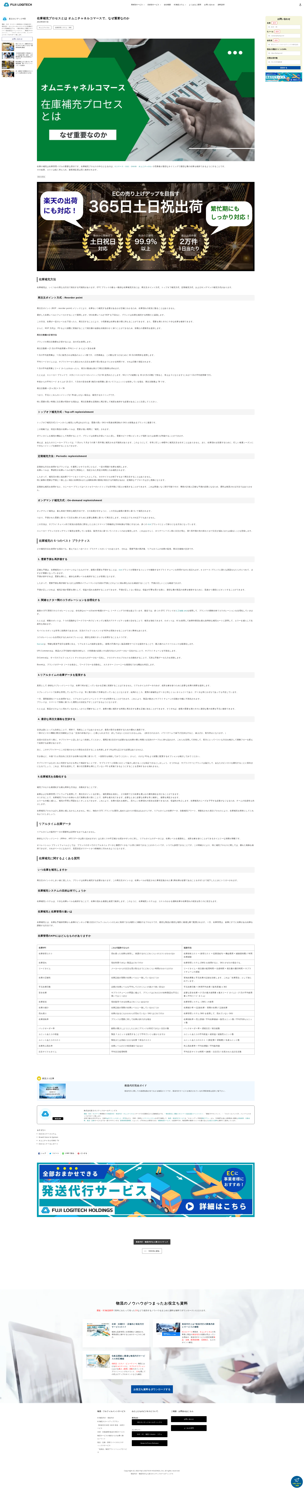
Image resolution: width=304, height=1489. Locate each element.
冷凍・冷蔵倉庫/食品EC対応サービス (111, 1432)
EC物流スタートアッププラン (108, 1421)
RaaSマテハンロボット (113, 1118)
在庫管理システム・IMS (63, 27)
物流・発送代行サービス (176, 1118)
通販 (85, 1114)
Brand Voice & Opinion (48, 1137)
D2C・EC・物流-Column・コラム (149, 1434)
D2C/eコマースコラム (47, 1134)
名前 (271, 23)
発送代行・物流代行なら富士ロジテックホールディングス (152, 1474)
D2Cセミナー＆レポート (48, 1144)
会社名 (272, 40)
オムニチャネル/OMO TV (49, 1140)
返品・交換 (91, 1120)
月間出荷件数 (272, 58)
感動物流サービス (164, 1120)
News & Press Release (150, 1443)
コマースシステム (149, 1118)
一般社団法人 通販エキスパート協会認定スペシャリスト (184, 1114)
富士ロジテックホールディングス (149, 1422)
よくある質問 (189, 1428)
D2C (150, 524)
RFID (124, 1118)
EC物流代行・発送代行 (114, 1114)
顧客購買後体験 (125, 1120)
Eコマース (96, 1114)
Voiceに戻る (154, 1251)
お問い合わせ (17, 39)
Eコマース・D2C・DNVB (126, 166)
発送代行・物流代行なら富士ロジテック (152, 1242)
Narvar (40, 644)
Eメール (273, 31)
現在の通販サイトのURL (277, 49)
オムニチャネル (44, 27)
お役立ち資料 (212, 1120)
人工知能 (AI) (181, 610)
